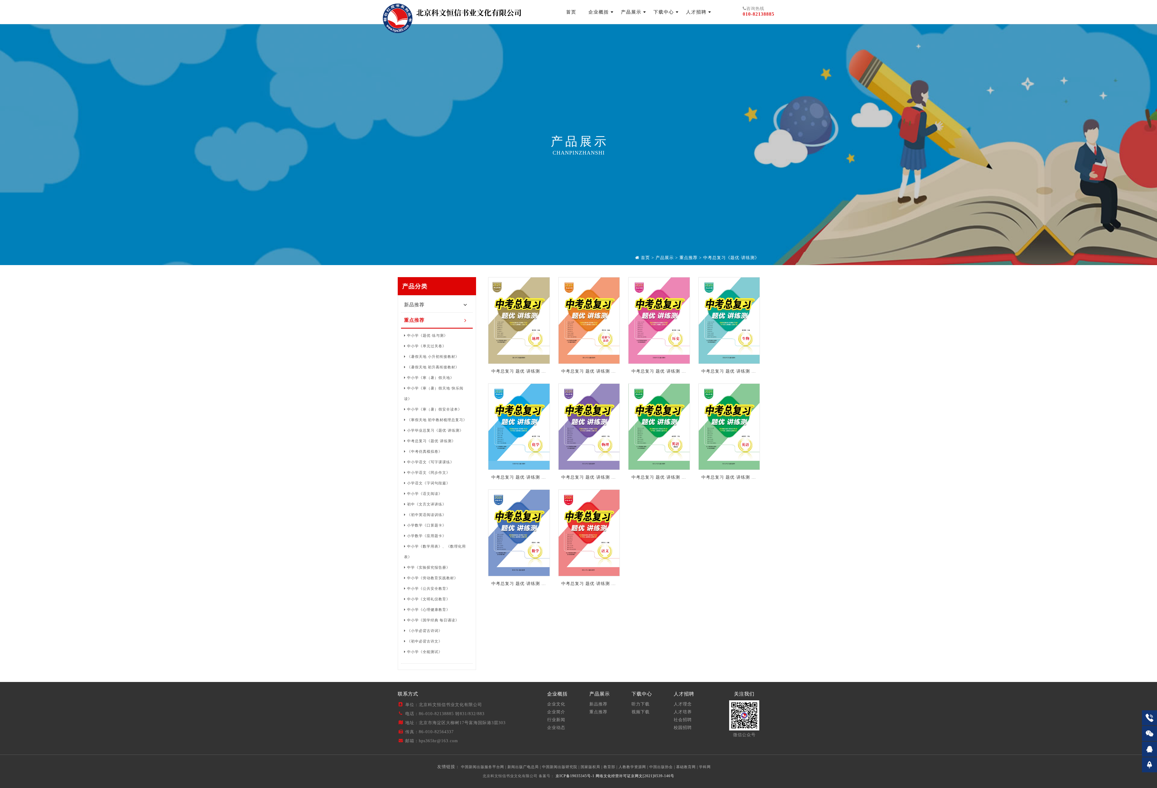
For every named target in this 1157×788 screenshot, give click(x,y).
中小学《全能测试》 (424, 652)
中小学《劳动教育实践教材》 (432, 578)
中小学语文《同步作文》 (428, 473)
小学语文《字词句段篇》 (428, 483)
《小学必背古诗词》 (424, 631)
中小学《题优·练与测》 (427, 335)
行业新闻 (556, 720)
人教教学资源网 (632, 767)
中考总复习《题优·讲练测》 (731, 257)
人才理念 (683, 704)
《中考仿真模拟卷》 (424, 451)
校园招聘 (683, 727)
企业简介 (556, 712)
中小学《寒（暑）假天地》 (430, 378)
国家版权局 (590, 767)
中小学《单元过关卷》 (426, 346)
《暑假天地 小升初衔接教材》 (433, 357)
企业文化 (556, 704)
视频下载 (641, 712)
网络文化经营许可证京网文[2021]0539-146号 (635, 776)
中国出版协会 (661, 767)
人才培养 (683, 712)
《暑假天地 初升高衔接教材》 (433, 367)
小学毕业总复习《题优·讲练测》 (435, 430)
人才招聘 (696, 12)
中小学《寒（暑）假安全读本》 (434, 409)
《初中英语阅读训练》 (426, 515)
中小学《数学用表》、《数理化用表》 (435, 551)
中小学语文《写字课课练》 (430, 462)
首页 (571, 12)
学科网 (705, 767)
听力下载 (641, 704)
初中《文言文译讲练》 (426, 504)
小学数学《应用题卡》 (426, 536)
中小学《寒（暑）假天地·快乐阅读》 (433, 393)
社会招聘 (683, 720)
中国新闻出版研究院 (559, 767)
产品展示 (631, 12)
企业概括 (598, 12)
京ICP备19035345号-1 (574, 776)
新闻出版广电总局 (523, 767)
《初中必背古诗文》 (424, 641)
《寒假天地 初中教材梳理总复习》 (437, 420)
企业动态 (556, 727)
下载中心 (664, 12)
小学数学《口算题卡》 (426, 525)
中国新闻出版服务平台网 (482, 767)
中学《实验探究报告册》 (428, 567)
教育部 (609, 767)
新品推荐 (414, 304)
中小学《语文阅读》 (424, 494)
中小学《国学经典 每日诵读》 (433, 620)
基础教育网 (686, 767)
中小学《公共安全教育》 (428, 588)
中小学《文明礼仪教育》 (428, 599)
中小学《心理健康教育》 (428, 610)
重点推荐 (688, 257)
